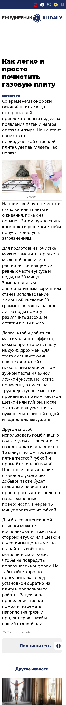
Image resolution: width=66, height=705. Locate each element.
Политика (14, 29)
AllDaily (32, 17)
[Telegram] (42, 5)
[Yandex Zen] (56, 5)
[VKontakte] (35, 5)
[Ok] (62, 5)
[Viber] (49, 5)
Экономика (39, 29)
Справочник (14, 96)
